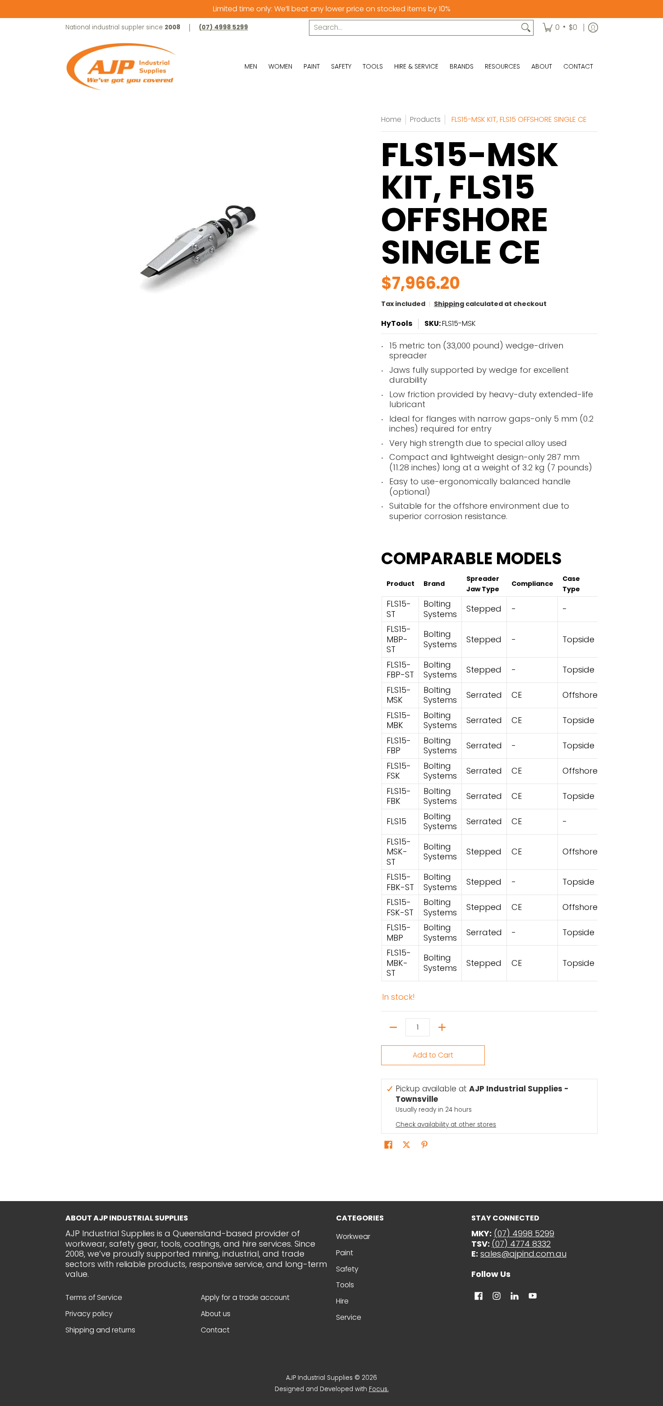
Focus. (379, 1389)
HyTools (396, 323)
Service (348, 1317)
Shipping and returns (100, 1330)
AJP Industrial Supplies (319, 1378)
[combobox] (414, 27)
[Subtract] (393, 1027)
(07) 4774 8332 (521, 1243)
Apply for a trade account (245, 1297)
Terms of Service (93, 1297)
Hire (342, 1301)
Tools (345, 1285)
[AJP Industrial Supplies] (121, 66)
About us (215, 1314)
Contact (215, 1330)
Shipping (449, 303)
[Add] (442, 1027)
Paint (344, 1253)
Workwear (353, 1236)
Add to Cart (433, 1055)
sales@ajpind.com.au (523, 1253)
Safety (347, 1269)
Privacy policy (89, 1314)
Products (425, 119)
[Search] (526, 27)
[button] (388, 1145)
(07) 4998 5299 (524, 1233)
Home (391, 119)
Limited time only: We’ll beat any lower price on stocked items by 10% (332, 9)
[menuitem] (560, 27)
